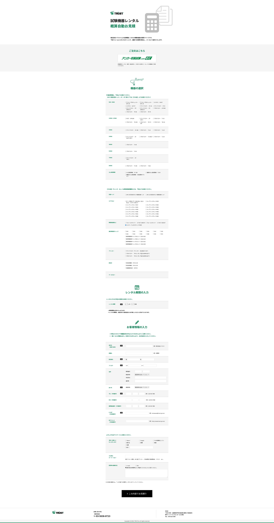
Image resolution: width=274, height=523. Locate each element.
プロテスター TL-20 (159, 130)
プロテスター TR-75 (145, 112)
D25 (162, 231)
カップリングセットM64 (152, 216)
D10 (127, 231)
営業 (128, 445)
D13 (134, 231)
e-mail (128, 465)
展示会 (128, 442)
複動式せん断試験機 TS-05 (153, 172)
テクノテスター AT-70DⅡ (131, 158)
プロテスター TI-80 (145, 166)
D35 (141, 234)
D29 (127, 234)
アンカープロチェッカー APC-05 (132, 103)
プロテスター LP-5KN (159, 108)
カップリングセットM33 (132, 207)
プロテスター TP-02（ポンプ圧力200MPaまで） (138, 256)
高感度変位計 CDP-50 (131, 268)
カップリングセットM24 (152, 201)
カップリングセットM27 (132, 205)
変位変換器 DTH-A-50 (132, 265)
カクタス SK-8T (158, 102)
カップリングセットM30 (152, 205)
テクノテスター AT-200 (132, 130)
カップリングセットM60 (132, 216)
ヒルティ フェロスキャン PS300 (134, 225)
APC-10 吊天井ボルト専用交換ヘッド (155, 194)
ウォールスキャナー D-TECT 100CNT (135, 222)
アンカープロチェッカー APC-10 (146, 103)
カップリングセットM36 (152, 207)
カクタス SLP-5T (130, 106)
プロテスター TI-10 (159, 118)
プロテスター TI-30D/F (146, 136)
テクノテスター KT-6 (159, 106)
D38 (148, 234)
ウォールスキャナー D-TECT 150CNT (156, 222)
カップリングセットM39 (132, 209)
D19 (148, 231)
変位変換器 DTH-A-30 (132, 263)
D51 (162, 234)
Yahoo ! (128, 440)
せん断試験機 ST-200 (131, 172)
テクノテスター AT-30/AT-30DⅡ (131, 137)
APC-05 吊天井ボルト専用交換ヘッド (135, 194)
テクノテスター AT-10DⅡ (145, 119)
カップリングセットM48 (152, 211)
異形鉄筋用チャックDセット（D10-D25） (136, 244)
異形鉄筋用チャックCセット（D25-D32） (136, 241)
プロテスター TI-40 (131, 144)
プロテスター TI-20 (145, 130)
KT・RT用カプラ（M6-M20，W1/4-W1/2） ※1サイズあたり (135, 202)
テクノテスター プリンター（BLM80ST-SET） (137, 251)
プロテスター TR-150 (131, 122)
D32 (134, 234)
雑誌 (155, 442)
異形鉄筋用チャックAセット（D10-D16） (136, 236)
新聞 (141, 442)
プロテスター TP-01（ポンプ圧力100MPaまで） (138, 253)
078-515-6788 (171, 516)
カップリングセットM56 (152, 214)
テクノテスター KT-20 (146, 106)
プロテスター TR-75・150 (146, 122)
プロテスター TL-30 (159, 136)
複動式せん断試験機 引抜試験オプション (135, 175)
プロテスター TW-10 (159, 122)
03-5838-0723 (103, 516)
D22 (155, 231)
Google (142, 440)
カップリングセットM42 (152, 209)
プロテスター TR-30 (131, 112)
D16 (141, 231)
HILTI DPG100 (130, 118)
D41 (155, 234)
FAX (138, 465)
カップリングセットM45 (132, 211)
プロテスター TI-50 (131, 151)
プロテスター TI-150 (131, 166)
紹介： (128, 447)
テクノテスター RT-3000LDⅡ (145, 108)
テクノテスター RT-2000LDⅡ (131, 108)
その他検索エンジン (159, 440)
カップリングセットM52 (132, 214)
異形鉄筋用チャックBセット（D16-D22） (136, 239)
